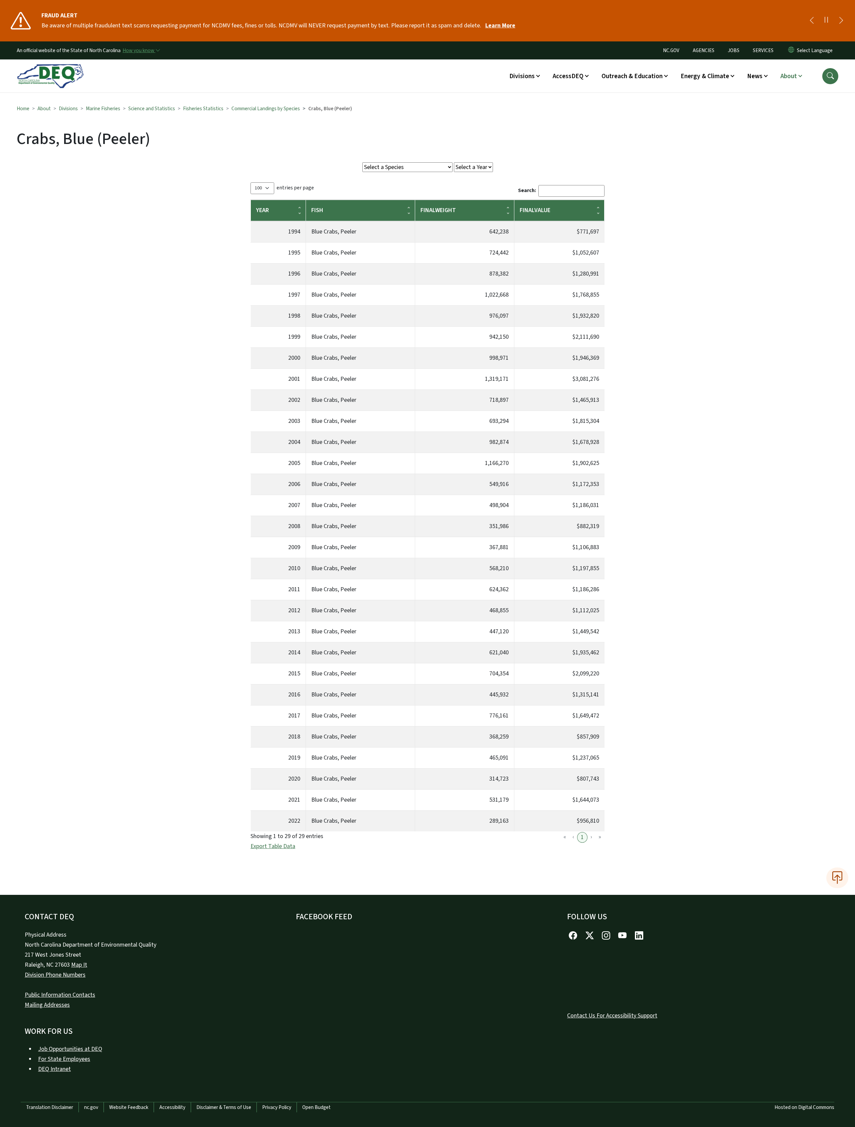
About (44, 108)
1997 (294, 295)
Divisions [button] (522, 76)
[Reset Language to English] (791, 50)
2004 (294, 442)
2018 (294, 737)
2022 (294, 821)
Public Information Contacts (60, 995)
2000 (294, 358)
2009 (294, 547)
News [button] (754, 76)
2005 (294, 463)
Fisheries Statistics (203, 108)
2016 (294, 694)
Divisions (68, 108)
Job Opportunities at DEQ (70, 1049)
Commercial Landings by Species (265, 108)
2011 (294, 589)
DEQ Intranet (54, 1069)
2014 (294, 652)
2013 (294, 631)
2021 (294, 800)
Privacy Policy (276, 1107)
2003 (294, 421)
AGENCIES (703, 50)
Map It (79, 965)
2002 (294, 400)
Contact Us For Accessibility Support (612, 1015)
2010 (294, 568)
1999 (294, 337)
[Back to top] (837, 877)
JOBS (733, 50)
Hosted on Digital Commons (804, 1107)
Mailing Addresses (47, 1005)
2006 (294, 484)
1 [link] (582, 837)
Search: (527, 190)
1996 (294, 274)
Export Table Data (272, 846)
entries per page (295, 187)
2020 (294, 779)
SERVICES (763, 50)
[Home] (50, 68)
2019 (294, 758)
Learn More (500, 25)
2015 (294, 673)
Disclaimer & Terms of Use (223, 1107)
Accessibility (172, 1107)
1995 (294, 253)
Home (23, 108)
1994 (294, 231)
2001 (294, 379)
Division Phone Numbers (55, 975)
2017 (294, 715)
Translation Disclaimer (49, 1107)
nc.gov (91, 1107)
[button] (830, 76)
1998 (294, 316)
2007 (294, 505)
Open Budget (316, 1107)
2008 (294, 526)
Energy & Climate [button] (705, 76)
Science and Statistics (151, 108)
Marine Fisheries (103, 108)
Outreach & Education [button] (632, 76)
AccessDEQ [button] (568, 76)
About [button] (789, 76)
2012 (294, 610)
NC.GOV (671, 50)
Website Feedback (128, 1107)
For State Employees (64, 1059)
